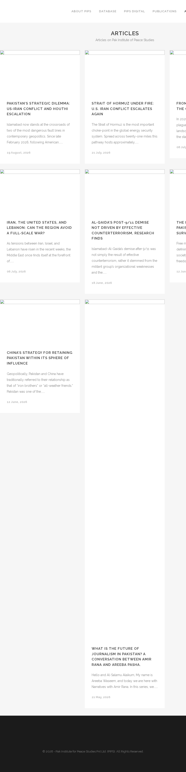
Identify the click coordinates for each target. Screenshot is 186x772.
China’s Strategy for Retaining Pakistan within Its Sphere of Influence (39, 358)
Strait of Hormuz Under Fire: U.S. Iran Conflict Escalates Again (123, 108)
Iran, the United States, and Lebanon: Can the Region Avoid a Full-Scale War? (39, 227)
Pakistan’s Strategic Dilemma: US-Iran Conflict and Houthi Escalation (38, 108)
